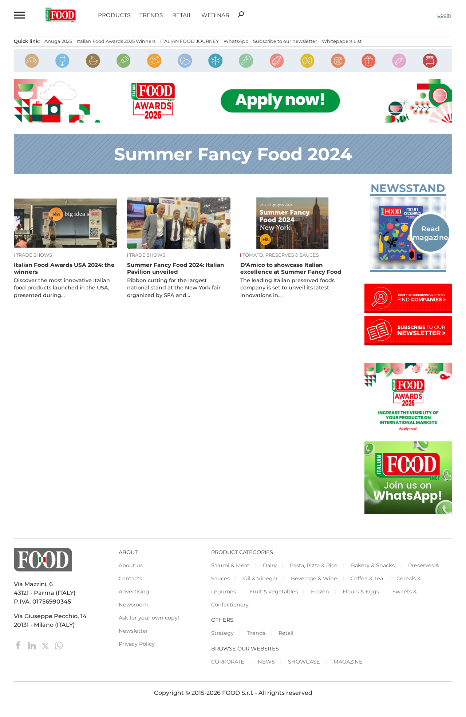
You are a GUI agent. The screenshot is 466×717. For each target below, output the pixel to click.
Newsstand (408, 188)
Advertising (134, 591)
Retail (182, 15)
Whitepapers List (342, 41)
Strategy (222, 633)
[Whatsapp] (58, 645)
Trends (151, 15)
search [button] (240, 14)
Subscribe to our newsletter (285, 41)
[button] (18, 15)
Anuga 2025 (58, 41)
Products (114, 15)
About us (131, 565)
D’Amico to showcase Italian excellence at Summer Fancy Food (290, 268)
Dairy (270, 565)
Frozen (320, 591)
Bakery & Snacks (373, 565)
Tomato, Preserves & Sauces (280, 255)
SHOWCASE (304, 661)
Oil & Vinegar (260, 578)
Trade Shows (34, 255)
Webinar (215, 15)
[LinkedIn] (32, 645)
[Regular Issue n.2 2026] (408, 233)
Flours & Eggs (361, 591)
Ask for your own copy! (149, 617)
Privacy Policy (137, 644)
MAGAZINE (348, 661)
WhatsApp (236, 41)
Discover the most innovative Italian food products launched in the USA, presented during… (62, 287)
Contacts (130, 578)
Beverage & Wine (314, 578)
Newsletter (133, 631)
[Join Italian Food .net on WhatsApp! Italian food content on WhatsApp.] (408, 512)
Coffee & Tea (367, 578)
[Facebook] (19, 645)
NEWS (266, 661)
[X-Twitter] (46, 645)
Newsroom (133, 604)
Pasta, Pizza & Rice (313, 565)
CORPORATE (227, 661)
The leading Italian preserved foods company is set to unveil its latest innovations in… (287, 287)
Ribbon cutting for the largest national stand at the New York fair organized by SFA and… (174, 287)
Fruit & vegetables (273, 591)
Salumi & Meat (230, 565)
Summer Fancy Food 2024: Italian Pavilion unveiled (175, 268)
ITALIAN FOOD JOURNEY (189, 41)
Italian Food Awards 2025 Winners (116, 41)
